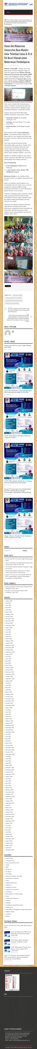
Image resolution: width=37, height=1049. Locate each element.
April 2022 (8, 716)
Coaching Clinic (9, 860)
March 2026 (8, 612)
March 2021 (8, 743)
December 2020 (9, 747)
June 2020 (8, 758)
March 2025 (8, 638)
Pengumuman (9, 907)
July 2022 (8, 710)
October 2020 (9, 752)
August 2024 (8, 654)
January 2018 (9, 801)
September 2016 (9, 821)
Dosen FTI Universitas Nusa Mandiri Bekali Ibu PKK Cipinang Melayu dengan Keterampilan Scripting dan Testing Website (17, 490)
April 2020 (8, 763)
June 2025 (8, 632)
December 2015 (9, 838)
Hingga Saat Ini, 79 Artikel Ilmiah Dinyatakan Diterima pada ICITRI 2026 (18, 536)
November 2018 (9, 792)
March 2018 (8, 798)
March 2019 (8, 787)
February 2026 (9, 614)
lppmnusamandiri (10, 586)
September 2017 (9, 803)
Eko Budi (7, 590)
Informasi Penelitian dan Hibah (13, 876)
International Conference (12, 878)
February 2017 (9, 810)
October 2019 (9, 772)
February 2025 (9, 641)
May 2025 (8, 634)
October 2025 (9, 623)
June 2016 (8, 827)
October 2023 (9, 676)
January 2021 (9, 745)
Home (7, 20)
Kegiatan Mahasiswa (11, 883)
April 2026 (8, 610)
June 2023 (8, 685)
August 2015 (8, 841)
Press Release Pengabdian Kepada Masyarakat (18, 909)
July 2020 (8, 756)
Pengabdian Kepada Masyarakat (13, 300)
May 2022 (8, 714)
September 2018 (9, 796)
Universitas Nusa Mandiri (12, 303)
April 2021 (8, 741)
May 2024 (8, 661)
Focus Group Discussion (12, 863)
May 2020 (8, 761)
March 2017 (8, 807)
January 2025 (9, 643)
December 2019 (9, 767)
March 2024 (8, 665)
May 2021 (8, 738)
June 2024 (8, 658)
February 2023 (9, 694)
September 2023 (9, 678)
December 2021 (9, 725)
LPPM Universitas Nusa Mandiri (13, 297)
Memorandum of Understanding (14, 894)
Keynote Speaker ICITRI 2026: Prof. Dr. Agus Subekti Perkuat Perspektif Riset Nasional (19, 309)
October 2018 (9, 794)
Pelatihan (8, 900)
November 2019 (9, 770)
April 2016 (8, 832)
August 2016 (8, 823)
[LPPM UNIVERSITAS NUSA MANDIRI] (18, 5)
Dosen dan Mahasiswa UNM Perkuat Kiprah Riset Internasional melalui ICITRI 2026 (18, 391)
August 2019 (8, 776)
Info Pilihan (8, 874)
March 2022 (8, 718)
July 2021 (8, 734)
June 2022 (8, 712)
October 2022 (9, 703)
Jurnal (7, 880)
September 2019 (9, 774)
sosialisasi (8, 914)
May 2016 (8, 830)
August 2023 (8, 681)
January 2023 (9, 696)
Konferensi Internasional (12, 889)
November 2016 (9, 816)
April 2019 (8, 785)
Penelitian (8, 903)
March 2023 (8, 692)
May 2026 (8, 607)
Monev (7, 896)
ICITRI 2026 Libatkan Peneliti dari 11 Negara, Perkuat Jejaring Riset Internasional (18, 481)
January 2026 (9, 616)
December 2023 (9, 672)
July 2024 (8, 656)
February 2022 (9, 721)
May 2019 (8, 783)
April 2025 (8, 636)
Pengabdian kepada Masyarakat (14, 905)
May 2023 (8, 687)
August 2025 (8, 627)
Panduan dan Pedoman (11, 898)
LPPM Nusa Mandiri (17, 295)
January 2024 (9, 670)
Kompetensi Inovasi (10, 887)
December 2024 (9, 645)
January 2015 (9, 843)
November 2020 (9, 750)
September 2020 (9, 754)
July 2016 (8, 825)
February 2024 (9, 667)
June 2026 (8, 605)
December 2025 (9, 618)
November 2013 (9, 850)
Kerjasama (8, 885)
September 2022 (9, 705)
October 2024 (9, 650)
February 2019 (9, 790)
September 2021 (9, 732)
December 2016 (9, 814)
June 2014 (8, 847)
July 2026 (8, 603)
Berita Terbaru (14, 20)
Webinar (7, 916)
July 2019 (8, 778)
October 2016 (9, 818)
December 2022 (9, 698)
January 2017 (9, 812)
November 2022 (9, 701)
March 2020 (8, 765)
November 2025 (9, 621)
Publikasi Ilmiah (9, 911)
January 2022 (9, 723)
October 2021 (9, 730)
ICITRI (7, 865)
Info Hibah (8, 871)
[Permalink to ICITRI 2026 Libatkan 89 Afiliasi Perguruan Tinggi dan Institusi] (18, 433)
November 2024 (9, 647)
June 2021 (8, 736)
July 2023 (8, 683)
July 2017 (8, 805)
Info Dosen (8, 869)
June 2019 (8, 781)
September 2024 (9, 652)
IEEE (6, 867)
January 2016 (9, 836)
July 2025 (8, 630)
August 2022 (8, 707)
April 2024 (8, 663)
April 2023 (8, 690)
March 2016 (8, 834)
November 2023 (9, 674)
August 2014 (8, 845)
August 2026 (8, 601)
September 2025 (9, 625)
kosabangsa (8, 891)
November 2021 (9, 727)
